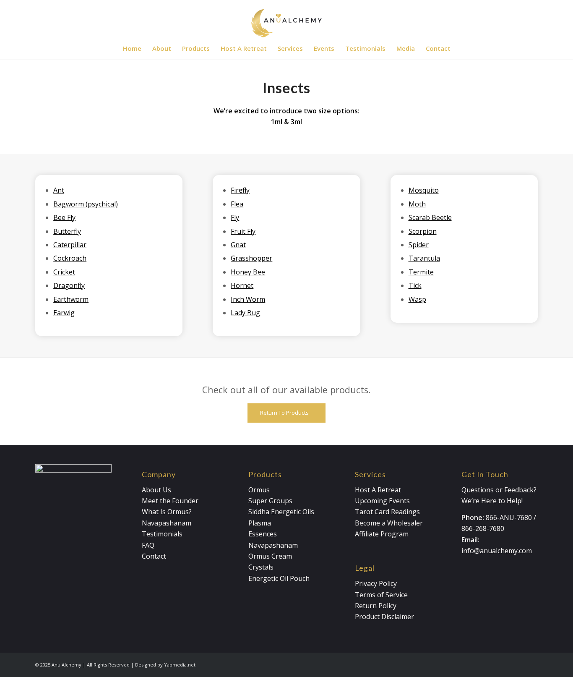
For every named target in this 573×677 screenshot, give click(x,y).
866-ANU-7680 (509, 517)
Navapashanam (166, 523)
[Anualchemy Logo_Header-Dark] (286, 19)
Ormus (259, 489)
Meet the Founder (170, 500)
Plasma (259, 523)
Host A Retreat (378, 489)
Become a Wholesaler (389, 523)
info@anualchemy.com (496, 550)
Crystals (260, 567)
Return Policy (375, 605)
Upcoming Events (382, 500)
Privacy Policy (376, 583)
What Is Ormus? (167, 511)
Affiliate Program (382, 533)
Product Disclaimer (384, 616)
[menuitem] (132, 48)
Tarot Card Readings (387, 511)
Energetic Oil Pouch (279, 578)
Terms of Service (381, 594)
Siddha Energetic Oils (281, 511)
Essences (262, 533)
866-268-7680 (482, 528)
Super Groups (270, 500)
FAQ (148, 545)
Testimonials (162, 533)
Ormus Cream (270, 556)
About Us (156, 489)
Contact (154, 556)
